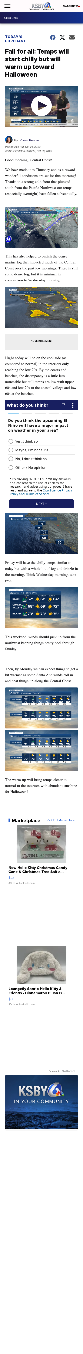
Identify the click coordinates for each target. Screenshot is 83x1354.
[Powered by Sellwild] (68, 1071)
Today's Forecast (15, 39)
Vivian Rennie (29, 140)
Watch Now (70, 6)
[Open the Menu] (7, 6)
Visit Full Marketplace (60, 820)
